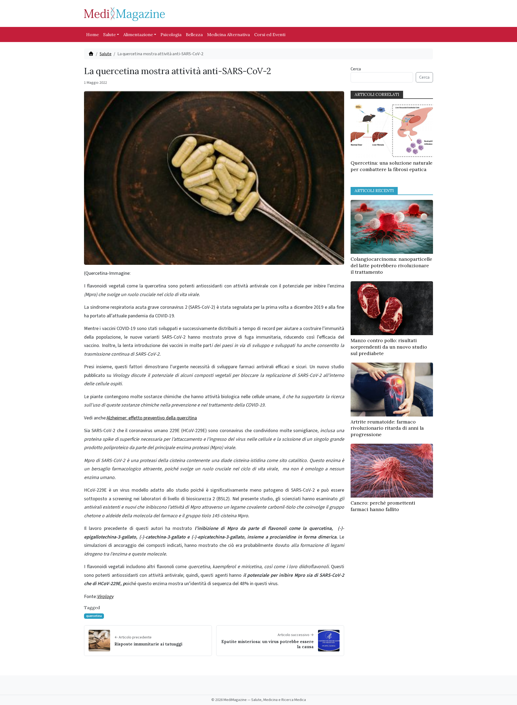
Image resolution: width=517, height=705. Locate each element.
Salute (109, 34)
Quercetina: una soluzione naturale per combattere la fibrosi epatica (391, 166)
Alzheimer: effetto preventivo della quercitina (152, 418)
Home (92, 34)
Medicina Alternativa (228, 34)
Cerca (356, 69)
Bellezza (194, 34)
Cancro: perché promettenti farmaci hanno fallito (383, 506)
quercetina (94, 616)
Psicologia (170, 34)
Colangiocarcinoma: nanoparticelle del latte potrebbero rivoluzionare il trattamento (391, 265)
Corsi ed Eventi (269, 34)
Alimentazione (138, 34)
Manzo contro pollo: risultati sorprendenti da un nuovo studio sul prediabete (389, 346)
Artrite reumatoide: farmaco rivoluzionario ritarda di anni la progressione (387, 428)
